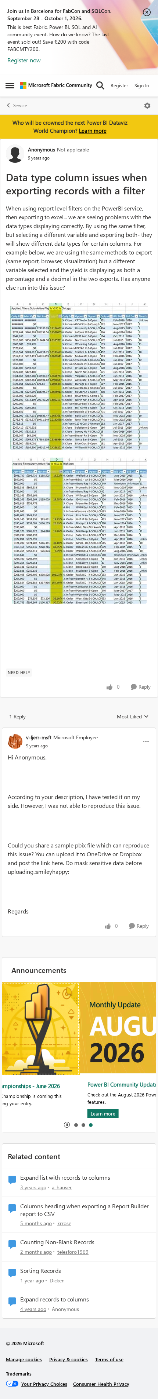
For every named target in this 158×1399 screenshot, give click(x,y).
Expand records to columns (54, 1299)
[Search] (100, 85)
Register (119, 85)
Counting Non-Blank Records (57, 1242)
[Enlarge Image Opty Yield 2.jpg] (79, 376)
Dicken (57, 1280)
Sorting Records (40, 1270)
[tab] (75, 1124)
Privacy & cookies (68, 1359)
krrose (64, 1223)
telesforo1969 (73, 1251)
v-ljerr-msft (38, 737)
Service (20, 105)
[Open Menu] (147, 105)
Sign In (141, 85)
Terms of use (109, 1359)
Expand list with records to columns (65, 1177)
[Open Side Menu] (10, 85)
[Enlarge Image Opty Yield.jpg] (79, 530)
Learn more (93, 130)
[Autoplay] (67, 1124)
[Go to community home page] (56, 85)
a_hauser (62, 1187)
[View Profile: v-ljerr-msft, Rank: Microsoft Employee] (15, 741)
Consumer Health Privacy (101, 1384)
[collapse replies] (79, 731)
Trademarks (19, 1373)
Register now (24, 60)
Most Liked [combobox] (133, 716)
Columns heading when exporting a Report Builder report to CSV (84, 1209)
